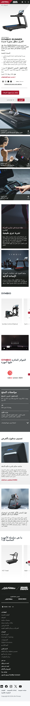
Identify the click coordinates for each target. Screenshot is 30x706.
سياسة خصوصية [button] (22, 690)
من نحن (3, 660)
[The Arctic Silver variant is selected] (5, 81)
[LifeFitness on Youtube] (20, 686)
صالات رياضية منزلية (7, 623)
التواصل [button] (3, 690)
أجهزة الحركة (5, 634)
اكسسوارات (4, 640)
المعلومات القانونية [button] (5, 692)
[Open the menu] (28, 2)
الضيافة (3, 617)
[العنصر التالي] (29, 313)
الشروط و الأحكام (5, 669)
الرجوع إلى (5, 5)
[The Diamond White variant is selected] (13, 81)
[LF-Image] (10, 2)
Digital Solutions (6, 642)
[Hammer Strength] (22, 599)
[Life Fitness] (15, 588)
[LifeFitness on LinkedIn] (1, 686)
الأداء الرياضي (5, 625)
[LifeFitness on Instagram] (11, 686)
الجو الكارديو (4, 645)
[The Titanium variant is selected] (3, 81)
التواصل (21, 100)
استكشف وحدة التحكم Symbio (9, 479)
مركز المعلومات (5, 657)
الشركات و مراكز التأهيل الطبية (10, 628)
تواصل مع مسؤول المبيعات (10, 92)
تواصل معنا (4, 672)
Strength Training (7, 637)
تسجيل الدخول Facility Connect (10, 675)
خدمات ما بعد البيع (6, 654)
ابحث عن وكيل (5, 663)
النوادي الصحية (5, 615)
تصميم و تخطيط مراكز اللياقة (9, 651)
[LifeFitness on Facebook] (6, 686)
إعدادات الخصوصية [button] (11, 690)
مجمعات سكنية (5, 620)
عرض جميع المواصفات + (8, 77)
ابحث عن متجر (5, 666)
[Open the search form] (25, 2)
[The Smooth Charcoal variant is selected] (11, 81)
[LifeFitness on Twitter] (15, 686)
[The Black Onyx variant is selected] (8, 81)
